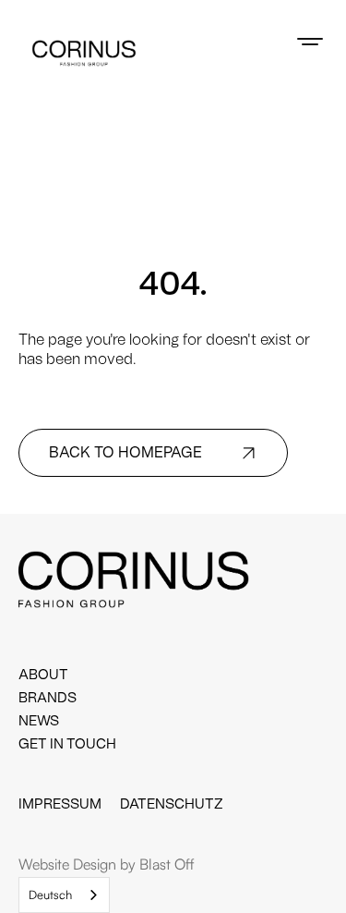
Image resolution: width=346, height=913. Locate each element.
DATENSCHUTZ (171, 804)
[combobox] (64, 895)
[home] (84, 53)
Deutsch (50, 894)
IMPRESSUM (59, 804)
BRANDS (47, 698)
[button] (310, 41)
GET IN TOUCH (67, 744)
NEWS (38, 721)
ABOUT (43, 675)
